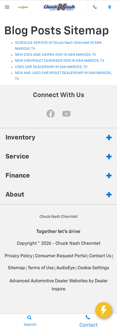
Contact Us (100, 256)
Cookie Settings (93, 268)
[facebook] (51, 114)
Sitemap (16, 268)
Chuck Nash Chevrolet (78, 244)
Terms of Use (41, 268)
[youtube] (66, 114)
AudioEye (65, 268)
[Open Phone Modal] (95, 7)
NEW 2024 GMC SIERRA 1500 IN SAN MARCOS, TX (55, 55)
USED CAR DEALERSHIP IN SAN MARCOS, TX (51, 67)
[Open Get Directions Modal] (109, 7)
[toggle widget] (103, 310)
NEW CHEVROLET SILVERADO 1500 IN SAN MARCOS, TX (59, 61)
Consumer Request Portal (61, 256)
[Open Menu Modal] (7, 7)
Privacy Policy (18, 256)
